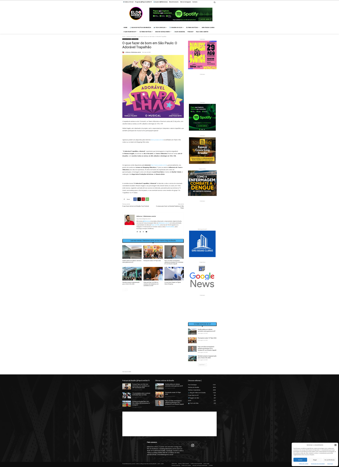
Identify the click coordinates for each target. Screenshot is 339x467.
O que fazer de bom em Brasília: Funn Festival (135, 206)
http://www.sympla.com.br (159, 165)
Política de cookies (303, 463)
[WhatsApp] (147, 199)
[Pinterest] (143, 199)
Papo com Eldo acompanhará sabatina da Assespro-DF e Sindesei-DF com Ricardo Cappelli (173, 262)
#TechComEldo (170, 226)
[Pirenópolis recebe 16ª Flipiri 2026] (153, 252)
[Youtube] (146, 231)
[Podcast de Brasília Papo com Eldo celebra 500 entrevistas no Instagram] (126, 404)
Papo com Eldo (155, 225)
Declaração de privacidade (318, 463)
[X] (139, 199)
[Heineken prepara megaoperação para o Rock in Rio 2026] (132, 273)
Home (123, 36)
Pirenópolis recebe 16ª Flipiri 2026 (152, 260)
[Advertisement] (153, 307)
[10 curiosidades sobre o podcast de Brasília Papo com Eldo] (126, 395)
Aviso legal (330, 463)
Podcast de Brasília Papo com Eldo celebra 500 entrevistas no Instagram (141, 403)
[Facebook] (135, 199)
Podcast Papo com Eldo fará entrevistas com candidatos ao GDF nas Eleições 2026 (140, 385)
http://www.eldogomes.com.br (143, 218)
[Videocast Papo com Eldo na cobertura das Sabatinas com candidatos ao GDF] (153, 273)
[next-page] (126, 290)
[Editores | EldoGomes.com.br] (123, 52)
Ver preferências (329, 460)
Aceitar (300, 460)
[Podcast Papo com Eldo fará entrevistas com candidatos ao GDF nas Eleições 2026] (126, 386)
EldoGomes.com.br (164, 223)
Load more (202, 364)
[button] (335, 445)
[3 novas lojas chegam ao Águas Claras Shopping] (174, 273)
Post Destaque (135, 39)
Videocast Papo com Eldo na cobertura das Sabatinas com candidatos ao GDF (151, 284)
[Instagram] (140, 231)
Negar (315, 460)
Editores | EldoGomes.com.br (133, 52)
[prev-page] (123, 290)
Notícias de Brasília (131, 36)
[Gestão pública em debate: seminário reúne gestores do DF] (132, 252)
